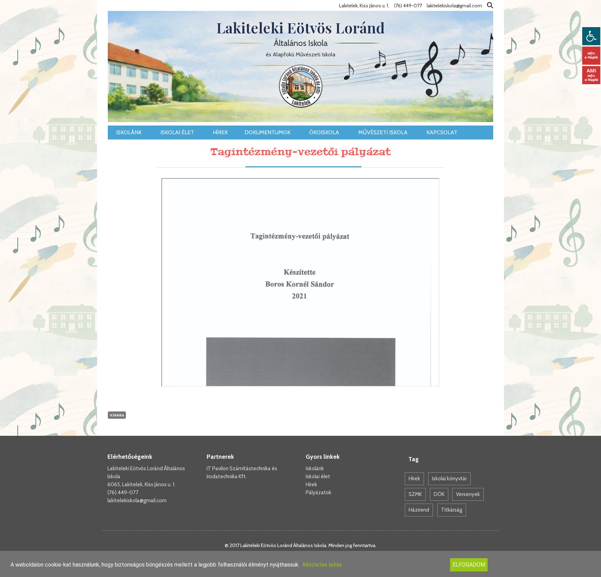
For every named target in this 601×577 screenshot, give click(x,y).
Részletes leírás (322, 564)
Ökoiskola (324, 132)
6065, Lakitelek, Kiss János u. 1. (141, 484)
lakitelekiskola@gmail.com (137, 500)
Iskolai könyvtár (449, 478)
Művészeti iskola (383, 132)
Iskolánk (129, 132)
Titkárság (451, 510)
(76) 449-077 (122, 492)
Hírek (220, 132)
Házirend (419, 510)
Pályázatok (318, 492)
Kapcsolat (442, 132)
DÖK (439, 494)
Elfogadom (468, 564)
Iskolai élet (177, 132)
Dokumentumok (268, 132)
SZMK (415, 494)
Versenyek (468, 494)
